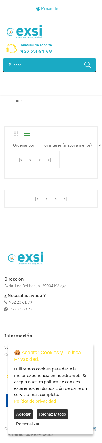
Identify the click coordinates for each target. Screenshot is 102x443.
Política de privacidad (35, 401)
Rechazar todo (52, 414)
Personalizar (27, 423)
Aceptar (23, 414)
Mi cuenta (49, 8)
